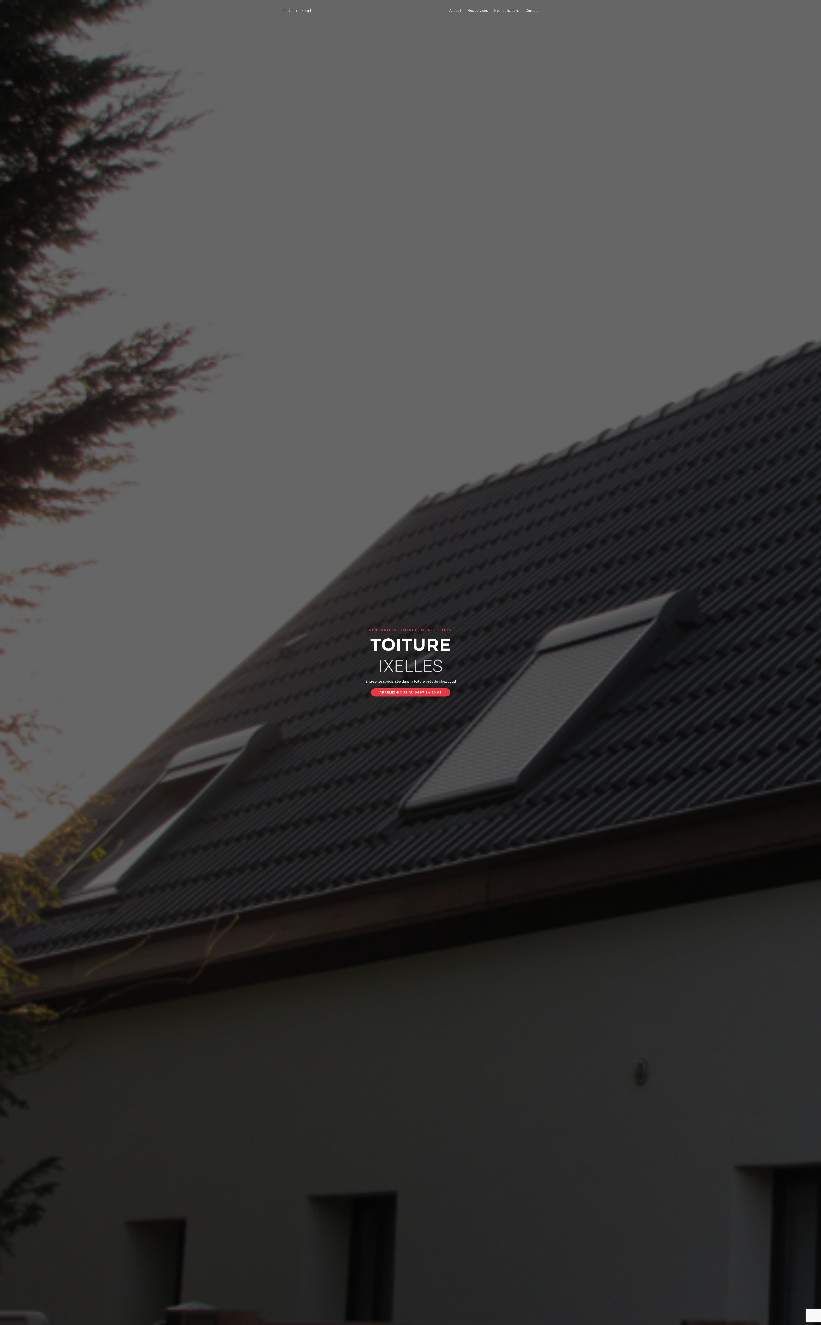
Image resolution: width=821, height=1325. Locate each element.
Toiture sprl (296, 10)
